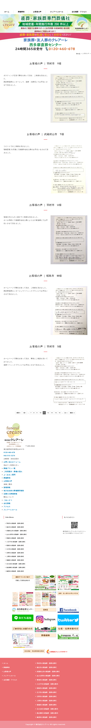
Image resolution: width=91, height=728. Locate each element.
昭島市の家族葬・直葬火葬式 (15, 545)
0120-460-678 (9, 452)
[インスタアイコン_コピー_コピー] (45, 619)
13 (52, 413)
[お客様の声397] (69, 333)
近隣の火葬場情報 (10, 494)
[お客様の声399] (69, 192)
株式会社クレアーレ (42, 724)
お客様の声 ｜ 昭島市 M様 (45, 275)
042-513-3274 (9, 455)
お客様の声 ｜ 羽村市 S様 (45, 346)
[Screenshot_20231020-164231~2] (22, 640)
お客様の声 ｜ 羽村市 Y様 (45, 63)
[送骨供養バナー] (45, 629)
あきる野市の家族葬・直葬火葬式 (16, 534)
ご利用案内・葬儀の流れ (13, 471)
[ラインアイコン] (22, 618)
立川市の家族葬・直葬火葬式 (15, 549)
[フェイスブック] (68, 610)
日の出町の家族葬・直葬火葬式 (15, 564)
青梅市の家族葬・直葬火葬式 (15, 538)
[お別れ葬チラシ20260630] (45, 582)
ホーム (6, 12)
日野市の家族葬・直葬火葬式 (15, 553)
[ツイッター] (68, 620)
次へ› (66, 413)
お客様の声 (37, 12)
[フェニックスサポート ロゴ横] (57, 651)
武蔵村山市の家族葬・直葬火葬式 (16, 530)
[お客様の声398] (69, 263)
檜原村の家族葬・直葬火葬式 (15, 571)
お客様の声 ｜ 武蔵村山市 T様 (45, 134)
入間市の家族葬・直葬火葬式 (15, 556)
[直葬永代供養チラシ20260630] (68, 582)
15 (59, 413)
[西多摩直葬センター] (22, 610)
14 (56, 413)
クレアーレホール (56, 12)
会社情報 (7, 503)
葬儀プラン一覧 (10, 468)
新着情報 (7, 487)
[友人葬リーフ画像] (45, 599)
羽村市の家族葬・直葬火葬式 (15, 523)
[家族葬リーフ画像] (22, 599)
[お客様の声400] (69, 121)
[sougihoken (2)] (68, 636)
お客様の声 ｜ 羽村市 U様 (45, 205)
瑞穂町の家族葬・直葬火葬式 (15, 560)
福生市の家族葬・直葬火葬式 (15, 527)
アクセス (7, 506)
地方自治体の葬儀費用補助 (14, 490)
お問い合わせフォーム (12, 462)
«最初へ (18, 413)
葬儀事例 (21, 12)
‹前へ (24, 413)
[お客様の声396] (69, 404)
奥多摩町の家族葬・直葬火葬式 (15, 567)
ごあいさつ (8, 500)
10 (40, 413)
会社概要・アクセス (79, 12)
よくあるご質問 (10, 475)
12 (48, 413)
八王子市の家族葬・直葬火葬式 (15, 542)
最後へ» (72, 413)
